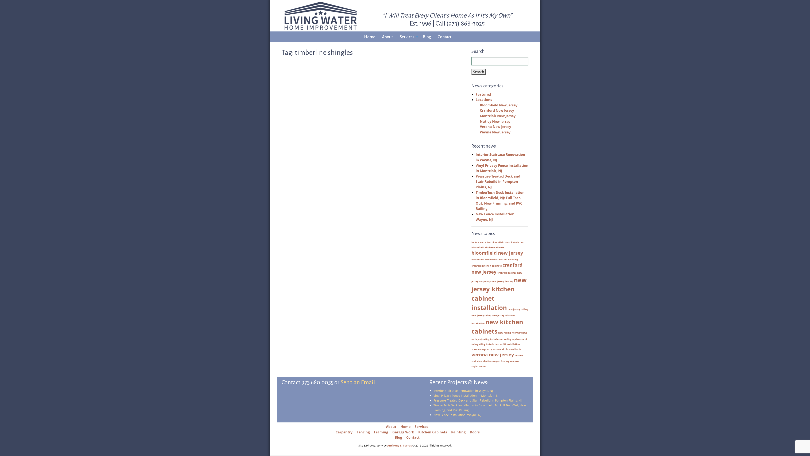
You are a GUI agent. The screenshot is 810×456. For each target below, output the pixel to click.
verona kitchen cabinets (507, 349)
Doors (475, 432)
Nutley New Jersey (495, 121)
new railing (504, 332)
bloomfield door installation (508, 242)
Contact (444, 37)
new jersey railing (518, 309)
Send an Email (358, 382)
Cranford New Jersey (497, 110)
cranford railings (506, 272)
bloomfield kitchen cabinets (487, 247)
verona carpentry (481, 349)
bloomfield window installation (489, 259)
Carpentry (344, 432)
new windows (519, 332)
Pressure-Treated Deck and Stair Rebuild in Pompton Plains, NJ (498, 181)
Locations (484, 99)
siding (474, 344)
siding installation (489, 344)
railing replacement (515, 339)
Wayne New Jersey (495, 132)
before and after (481, 242)
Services (407, 37)
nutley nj (476, 339)
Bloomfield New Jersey (498, 105)
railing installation (492, 339)
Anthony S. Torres (399, 445)
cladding (513, 259)
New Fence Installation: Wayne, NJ (457, 415)
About (387, 37)
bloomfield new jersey (497, 253)
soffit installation (510, 344)
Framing (381, 432)
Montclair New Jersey (498, 116)
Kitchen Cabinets (432, 432)
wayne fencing (500, 361)
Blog (427, 37)
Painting (458, 432)
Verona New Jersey (495, 126)
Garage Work (403, 432)
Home (369, 37)
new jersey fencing (502, 281)
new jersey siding (481, 315)
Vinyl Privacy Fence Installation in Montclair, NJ (466, 396)
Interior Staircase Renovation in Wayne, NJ (463, 391)
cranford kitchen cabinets (486, 265)
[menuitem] (370, 37)
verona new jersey (492, 355)
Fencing (363, 432)
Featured (483, 94)
